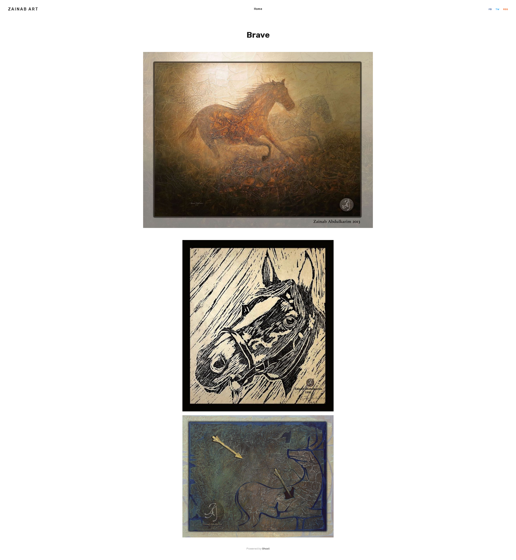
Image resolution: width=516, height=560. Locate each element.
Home (258, 9)
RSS (505, 9)
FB (490, 9)
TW (497, 9)
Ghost (265, 548)
